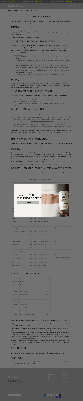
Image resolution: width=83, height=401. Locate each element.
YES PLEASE (28, 202)
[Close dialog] (10, 186)
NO (27, 205)
